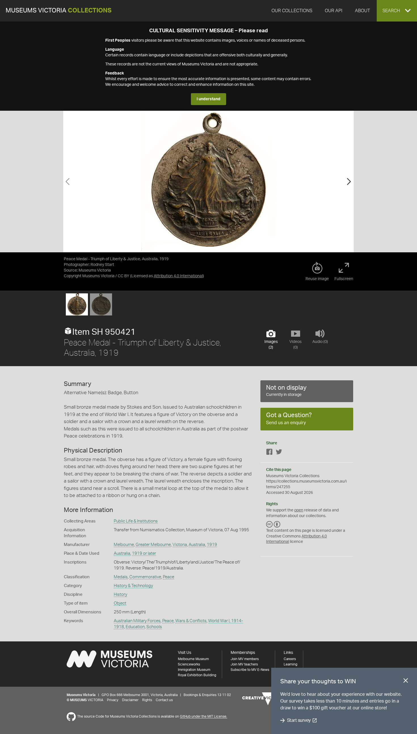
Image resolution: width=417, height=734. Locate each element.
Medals (121, 577)
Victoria (179, 545)
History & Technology (133, 586)
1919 (212, 545)
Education (135, 627)
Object (120, 603)
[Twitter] (278, 453)
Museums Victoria (58, 11)
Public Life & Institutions (136, 521)
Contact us (164, 700)
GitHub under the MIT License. (203, 716)
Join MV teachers (244, 664)
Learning (290, 664)
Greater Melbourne (153, 545)
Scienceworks (189, 664)
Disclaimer (130, 700)
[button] (397, 11)
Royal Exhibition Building (197, 675)
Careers (290, 659)
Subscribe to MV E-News (250, 669)
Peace (168, 577)
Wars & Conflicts (191, 621)
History (120, 594)
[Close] (405, 681)
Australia (197, 545)
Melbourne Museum (193, 659)
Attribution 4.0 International (178, 276)
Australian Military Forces (137, 621)
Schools (154, 627)
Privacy (112, 700)
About (362, 10)
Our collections (291, 10)
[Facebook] (269, 453)
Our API (333, 10)
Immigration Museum (194, 669)
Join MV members (245, 659)
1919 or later (144, 553)
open (298, 510)
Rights (147, 700)
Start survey (299, 720)
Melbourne (124, 545)
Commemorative (145, 577)
